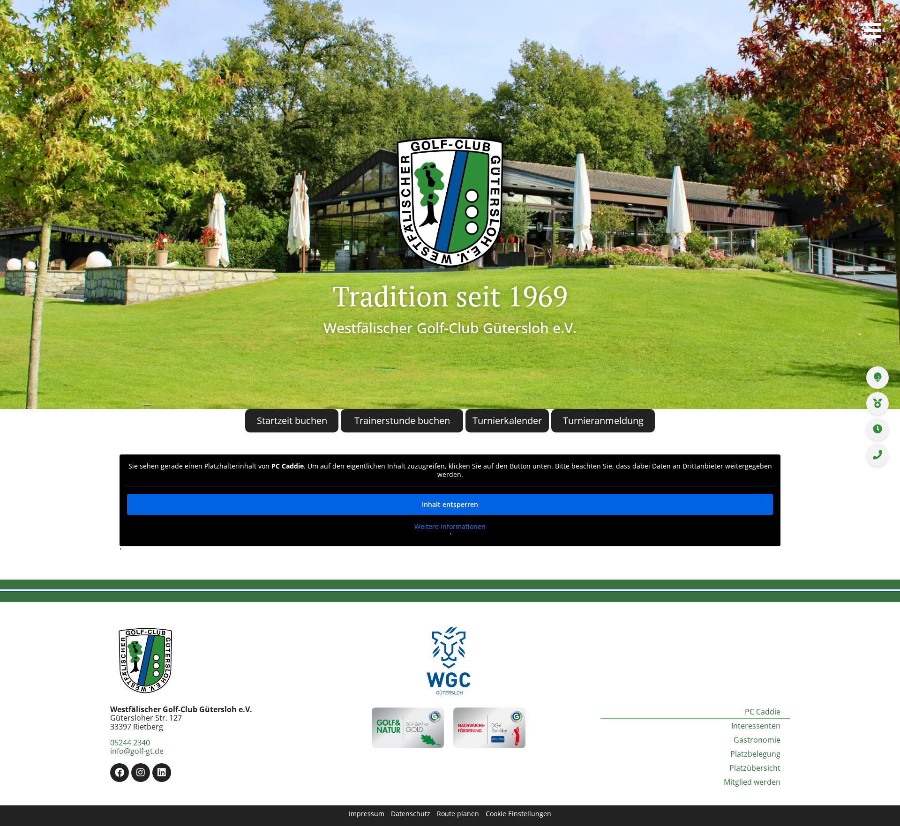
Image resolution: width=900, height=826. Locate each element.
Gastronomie (757, 740)
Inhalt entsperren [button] (450, 504)
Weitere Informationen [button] (450, 526)
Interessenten (755, 726)
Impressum (366, 814)
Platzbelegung (755, 754)
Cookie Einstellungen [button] (518, 814)
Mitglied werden (752, 782)
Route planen (458, 814)
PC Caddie (762, 712)
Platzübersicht (754, 768)
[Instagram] (140, 772)
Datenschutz (410, 814)
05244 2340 (130, 742)
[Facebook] (119, 772)
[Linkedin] (161, 772)
